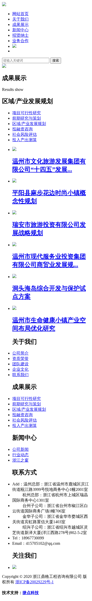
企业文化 (20, 369)
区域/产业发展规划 (29, 123)
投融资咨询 (22, 129)
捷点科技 (30, 592)
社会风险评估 (24, 134)
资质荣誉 (20, 358)
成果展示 (20, 24)
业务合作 (20, 41)
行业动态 (20, 455)
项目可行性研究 (26, 113)
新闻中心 (20, 30)
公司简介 (20, 353)
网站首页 (20, 14)
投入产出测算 (24, 140)
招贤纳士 (20, 35)
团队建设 (20, 364)
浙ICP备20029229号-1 (34, 582)
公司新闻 (20, 449)
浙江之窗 (20, 460)
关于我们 (20, 19)
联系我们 (20, 375)
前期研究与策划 (26, 118)
